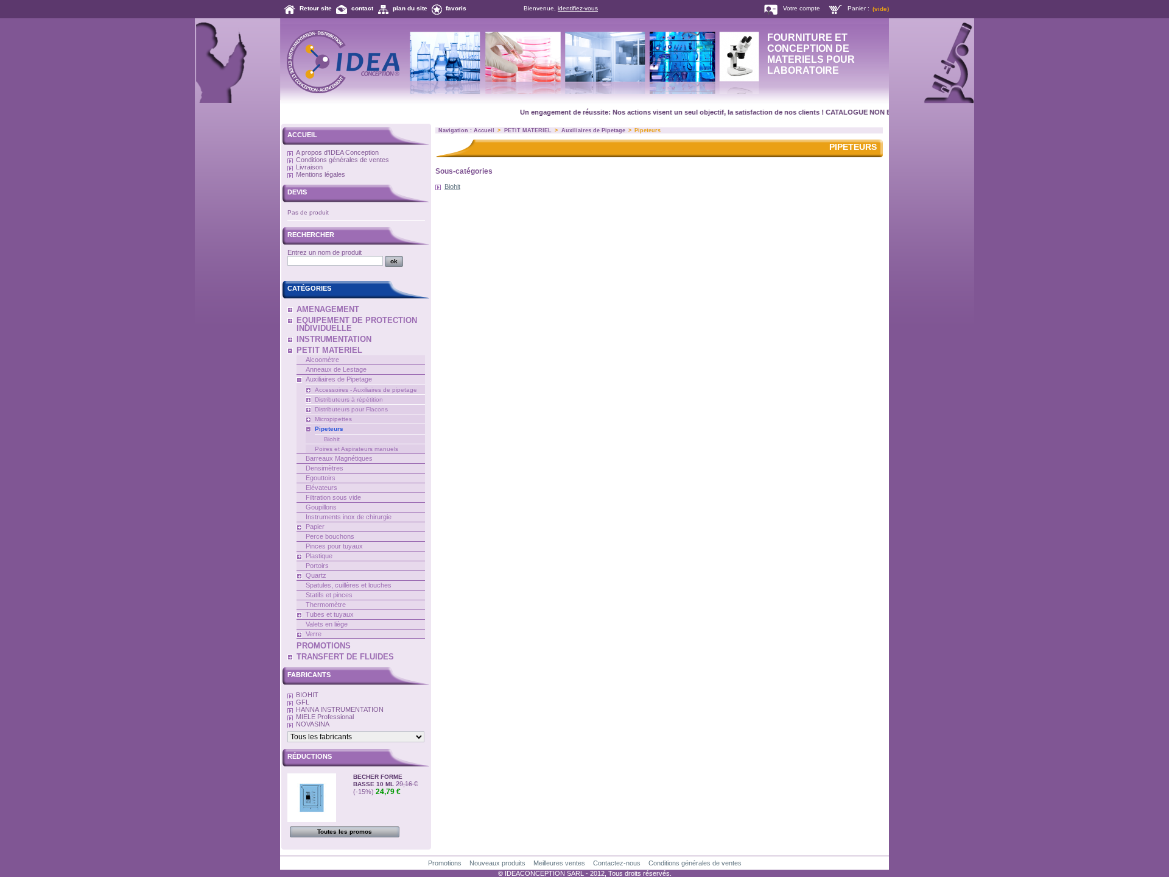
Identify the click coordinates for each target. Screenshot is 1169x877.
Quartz (316, 575)
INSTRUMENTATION (334, 339)
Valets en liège (327, 624)
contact (362, 8)
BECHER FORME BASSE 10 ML (377, 780)
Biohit (332, 439)
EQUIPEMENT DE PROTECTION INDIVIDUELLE (357, 324)
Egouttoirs (320, 477)
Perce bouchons (330, 536)
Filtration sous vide (333, 497)
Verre (313, 633)
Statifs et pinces (329, 594)
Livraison (309, 167)
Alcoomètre (322, 359)
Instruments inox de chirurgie (348, 516)
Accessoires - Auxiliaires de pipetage (366, 389)
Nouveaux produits (497, 863)
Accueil (302, 134)
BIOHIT (307, 694)
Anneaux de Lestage (336, 369)
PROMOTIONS (324, 645)
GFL (302, 702)
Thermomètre (326, 604)
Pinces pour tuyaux (334, 546)
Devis (297, 192)
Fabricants (309, 674)
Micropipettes (333, 419)
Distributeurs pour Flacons (351, 409)
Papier (315, 526)
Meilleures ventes (559, 863)
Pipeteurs (329, 428)
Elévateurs (321, 487)
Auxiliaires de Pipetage (339, 379)
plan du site (410, 8)
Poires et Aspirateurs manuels (356, 449)
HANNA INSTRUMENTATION (340, 709)
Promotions (445, 863)
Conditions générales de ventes (342, 159)
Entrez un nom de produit (324, 252)
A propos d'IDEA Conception (337, 152)
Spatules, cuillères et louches (348, 585)
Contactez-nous (617, 863)
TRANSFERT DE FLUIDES (345, 656)
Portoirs (317, 565)
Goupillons (321, 507)
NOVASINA (312, 724)
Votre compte (801, 8)
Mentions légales (320, 174)
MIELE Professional (325, 716)
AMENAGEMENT (328, 309)
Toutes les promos (344, 831)
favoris (456, 8)
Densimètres (324, 468)
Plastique (319, 555)
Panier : (858, 8)
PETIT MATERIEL (329, 350)
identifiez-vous (578, 8)
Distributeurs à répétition (349, 399)
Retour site (316, 8)
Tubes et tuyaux (330, 614)
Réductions (309, 756)
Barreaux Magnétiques (339, 458)
